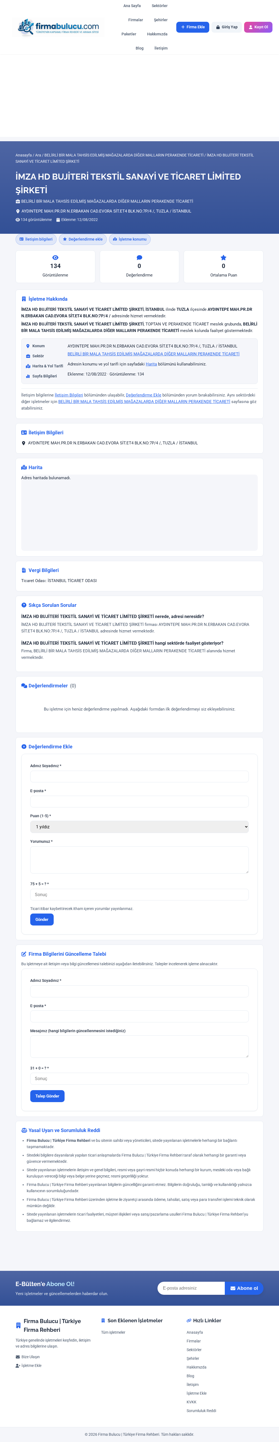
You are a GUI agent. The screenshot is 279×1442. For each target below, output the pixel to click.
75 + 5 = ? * (39, 884)
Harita (151, 364)
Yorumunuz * (41, 841)
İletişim (161, 48)
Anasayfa (195, 1332)
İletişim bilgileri (39, 239)
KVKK (191, 1402)
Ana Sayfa (132, 6)
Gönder (41, 919)
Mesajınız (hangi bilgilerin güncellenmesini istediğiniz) (78, 1030)
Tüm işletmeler (113, 1332)
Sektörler (160, 6)
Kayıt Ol (261, 27)
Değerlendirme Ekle (143, 395)
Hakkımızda (157, 34)
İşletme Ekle (31, 1365)
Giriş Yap (230, 27)
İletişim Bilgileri (69, 395)
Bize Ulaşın (31, 1357)
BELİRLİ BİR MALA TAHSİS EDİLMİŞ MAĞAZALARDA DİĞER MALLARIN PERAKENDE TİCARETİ (153, 354)
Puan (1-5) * (40, 816)
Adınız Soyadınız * (45, 766)
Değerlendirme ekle (86, 239)
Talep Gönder (47, 1095)
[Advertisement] (139, 95)
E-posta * (38, 791)
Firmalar (135, 20)
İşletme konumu (133, 239)
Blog (140, 48)
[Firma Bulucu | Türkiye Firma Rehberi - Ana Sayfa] (56, 27)
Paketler (129, 34)
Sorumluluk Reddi (201, 1411)
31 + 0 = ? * (39, 1068)
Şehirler (161, 20)
